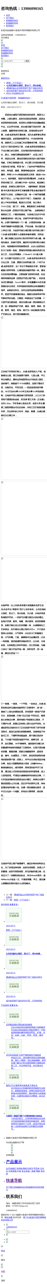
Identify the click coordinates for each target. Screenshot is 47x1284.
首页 (8, 15)
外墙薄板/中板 (15, 1171)
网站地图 (9, 1217)
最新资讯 (5, 78)
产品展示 (14, 1161)
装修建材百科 (12, 23)
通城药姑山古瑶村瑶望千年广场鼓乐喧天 (24, 88)
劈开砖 (37, 1168)
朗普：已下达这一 (14, 83)
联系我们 (10, 26)
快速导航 (14, 1180)
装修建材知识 (12, 20)
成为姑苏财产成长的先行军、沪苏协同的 (24, 91)
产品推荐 (10, 1005)
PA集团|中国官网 (8, 98)
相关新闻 (10, 904)
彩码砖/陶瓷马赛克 (25, 1168)
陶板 (38, 1171)
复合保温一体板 (29, 1171)
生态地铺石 (11, 1168)
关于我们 (10, 18)
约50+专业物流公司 (15, 93)
